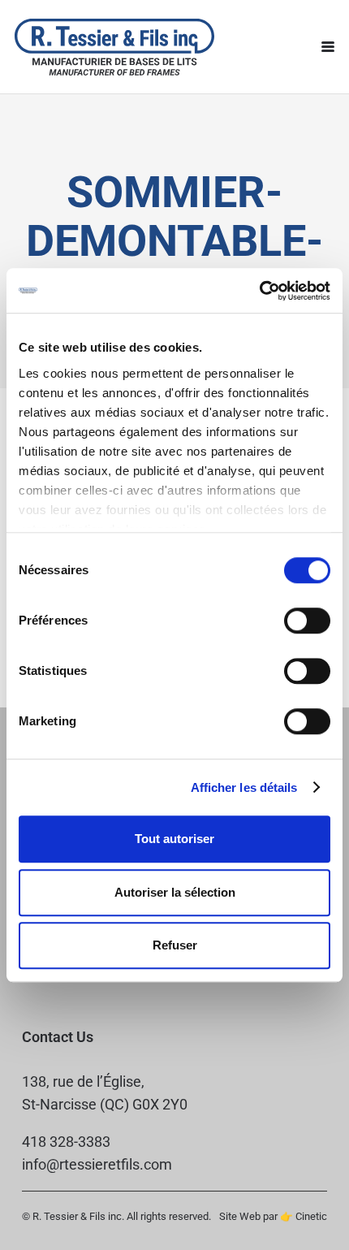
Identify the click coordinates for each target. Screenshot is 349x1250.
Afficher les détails (244, 787)
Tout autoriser (174, 839)
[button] (328, 47)
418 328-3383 (66, 1141)
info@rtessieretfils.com (97, 1164)
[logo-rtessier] (114, 47)
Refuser (175, 945)
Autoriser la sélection (174, 892)
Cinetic (311, 1216)
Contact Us (57, 1036)
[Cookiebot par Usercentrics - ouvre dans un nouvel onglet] (259, 290)
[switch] (307, 621)
